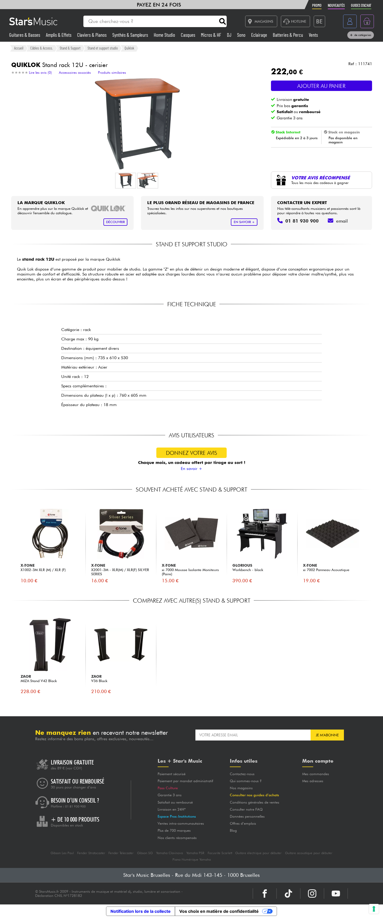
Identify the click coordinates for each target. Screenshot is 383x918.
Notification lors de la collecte (140, 911)
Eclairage (259, 35)
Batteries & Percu (288, 35)
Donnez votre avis (191, 453)
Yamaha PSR (195, 853)
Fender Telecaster (121, 853)
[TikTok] (288, 893)
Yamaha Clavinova (169, 853)
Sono (241, 35)
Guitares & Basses (25, 35)
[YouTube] (336, 893)
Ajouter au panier (321, 86)
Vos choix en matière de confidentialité (219, 911)
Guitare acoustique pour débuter (308, 853)
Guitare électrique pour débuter (258, 853)
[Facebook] (264, 893)
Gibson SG (145, 853)
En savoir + (191, 468)
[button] (125, 180)
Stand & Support (70, 48)
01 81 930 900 (75, 806)
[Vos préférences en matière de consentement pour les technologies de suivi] (374, 909)
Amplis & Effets (59, 35)
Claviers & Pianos (92, 35)
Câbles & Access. (41, 48)
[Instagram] (312, 893)
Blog (233, 830)
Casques (188, 35)
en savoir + (244, 222)
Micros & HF (211, 35)
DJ (229, 35)
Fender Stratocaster (91, 853)
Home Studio (165, 35)
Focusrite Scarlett (220, 853)
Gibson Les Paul (62, 853)
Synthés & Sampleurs (130, 35)
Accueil (18, 48)
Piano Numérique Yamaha (191, 859)
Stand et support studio (103, 48)
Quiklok (129, 48)
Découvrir (115, 222)
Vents (313, 35)
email (342, 221)
